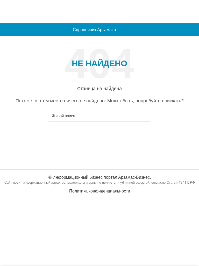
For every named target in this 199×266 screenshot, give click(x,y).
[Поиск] (144, 116)
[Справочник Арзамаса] (99, 11)
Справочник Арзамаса (94, 30)
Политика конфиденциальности (99, 191)
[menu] (193, 30)
